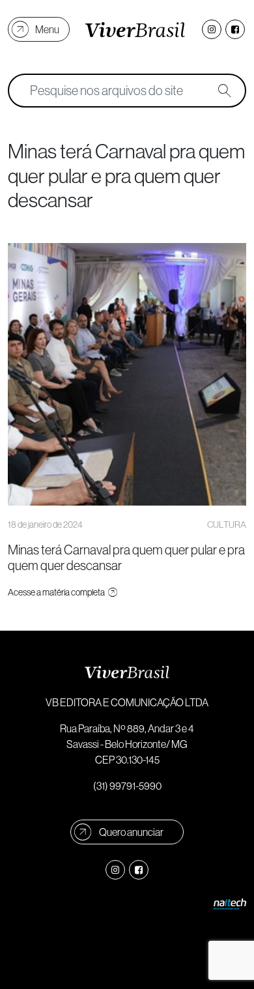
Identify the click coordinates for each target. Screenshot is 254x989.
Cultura (226, 524)
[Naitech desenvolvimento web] (230, 903)
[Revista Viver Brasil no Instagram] (211, 29)
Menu (47, 29)
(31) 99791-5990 (127, 785)
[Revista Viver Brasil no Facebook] (235, 29)
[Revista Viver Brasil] (135, 29)
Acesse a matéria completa (57, 592)
